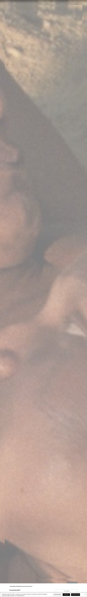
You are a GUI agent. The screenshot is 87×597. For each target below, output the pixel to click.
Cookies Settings (57, 594)
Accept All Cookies (75, 594)
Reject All (66, 594)
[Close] (85, 594)
